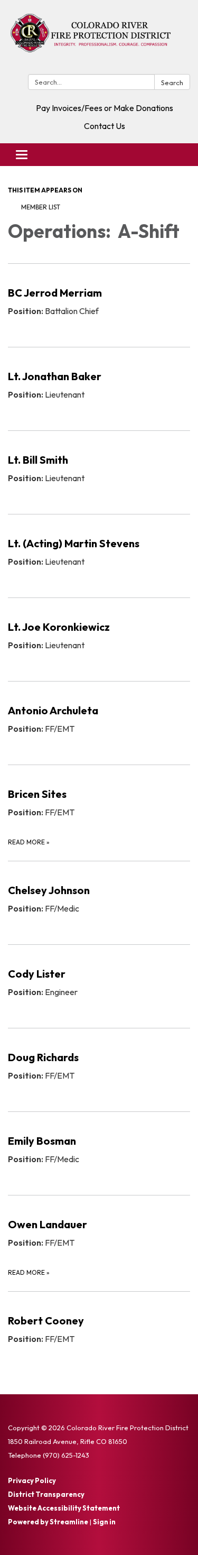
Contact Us (104, 126)
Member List (40, 207)
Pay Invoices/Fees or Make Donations (104, 108)
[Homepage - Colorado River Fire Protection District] (99, 39)
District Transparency (46, 1494)
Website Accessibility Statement (64, 1508)
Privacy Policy (32, 1480)
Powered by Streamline (48, 1521)
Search (172, 82)
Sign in (104, 1521)
